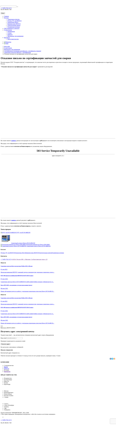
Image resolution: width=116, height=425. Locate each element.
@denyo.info (6, 11)
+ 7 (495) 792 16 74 (6, 8)
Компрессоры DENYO (14, 24)
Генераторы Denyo (12, 22)
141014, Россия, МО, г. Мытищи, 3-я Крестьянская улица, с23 (29, 259)
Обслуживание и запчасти (11, 28)
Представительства (13, 39)
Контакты (7, 37)
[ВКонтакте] (110, 359)
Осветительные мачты (13, 25)
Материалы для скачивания (15, 36)
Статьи (9, 33)
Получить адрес (5, 344)
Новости (9, 34)
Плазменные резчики (13, 27)
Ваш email (4, 338)
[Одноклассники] (114, 359)
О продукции (8, 30)
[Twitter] (112, 359)
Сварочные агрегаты (13, 19)
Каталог (6, 17)
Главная (6, 16)
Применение (11, 31)
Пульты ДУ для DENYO (14, 21)
